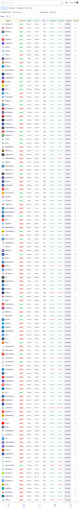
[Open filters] (66, 3)
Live (4, 8)
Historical (12, 8)
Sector (3, 16)
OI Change (19, 8)
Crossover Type (6, 12)
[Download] (62, 3)
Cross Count (44, 12)
